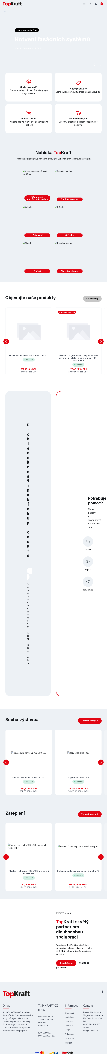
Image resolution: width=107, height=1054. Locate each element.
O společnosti (66, 963)
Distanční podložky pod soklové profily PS (78, 871)
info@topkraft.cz (90, 1030)
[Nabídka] (84, 3)
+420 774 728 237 (91, 1024)
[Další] (100, 64)
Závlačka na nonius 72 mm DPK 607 (28, 777)
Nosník (28, 636)
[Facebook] (102, 992)
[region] (53, 341)
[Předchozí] (94, 64)
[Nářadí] (37, 258)
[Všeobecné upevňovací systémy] (37, 186)
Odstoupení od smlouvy (70, 1036)
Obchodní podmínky (69, 1015)
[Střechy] (69, 222)
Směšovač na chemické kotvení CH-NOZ (29, 355)
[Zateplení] (37, 222)
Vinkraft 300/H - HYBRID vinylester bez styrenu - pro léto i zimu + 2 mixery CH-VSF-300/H (78, 358)
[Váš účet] (95, 3)
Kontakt (68, 1043)
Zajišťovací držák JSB (78, 777)
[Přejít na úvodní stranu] (12, 3)
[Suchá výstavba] (69, 186)
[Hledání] (90, 3)
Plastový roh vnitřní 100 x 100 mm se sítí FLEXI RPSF (29, 872)
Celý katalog (92, 298)
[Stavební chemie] (69, 258)
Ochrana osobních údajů (69, 1025)
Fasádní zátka (28, 654)
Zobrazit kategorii (89, 721)
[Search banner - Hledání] (28, 577)
